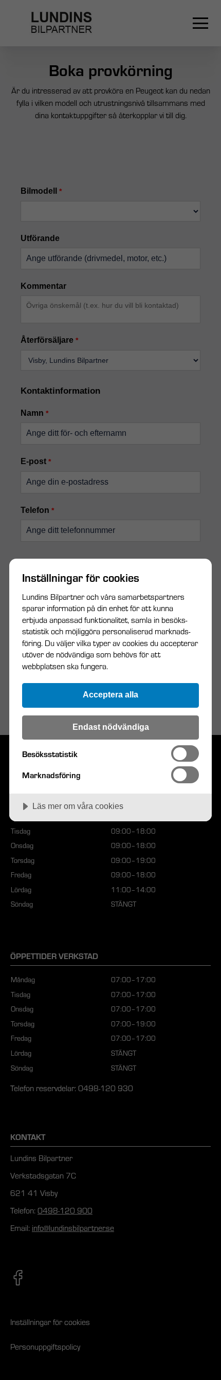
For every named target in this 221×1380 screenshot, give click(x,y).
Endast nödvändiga (110, 726)
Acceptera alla (110, 694)
